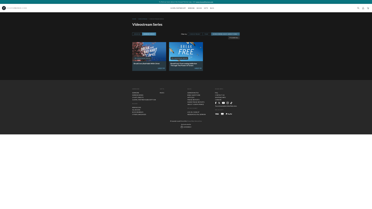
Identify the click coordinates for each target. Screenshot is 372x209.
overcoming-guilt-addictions (225, 34)
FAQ (216, 93)
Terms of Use (198, 121)
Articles (190, 97)
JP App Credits (137, 97)
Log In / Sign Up (193, 112)
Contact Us (219, 95)
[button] (363, 8)
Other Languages (139, 114)
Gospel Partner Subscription (144, 100)
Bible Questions (193, 95)
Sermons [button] (191, 8)
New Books (136, 107)
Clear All (234, 37)
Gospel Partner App (178, 8)
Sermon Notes (193, 93)
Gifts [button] (206, 8)
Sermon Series (149, 34)
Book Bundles (137, 112)
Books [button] (199, 8)
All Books (136, 110)
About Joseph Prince (195, 104)
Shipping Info (220, 97)
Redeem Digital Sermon (196, 114)
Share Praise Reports (195, 102)
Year (206, 34)
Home (134, 19)
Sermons (137, 34)
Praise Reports (193, 100)
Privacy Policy (190, 121)
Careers (218, 100)
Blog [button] (212, 8)
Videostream (142, 19)
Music (162, 93)
